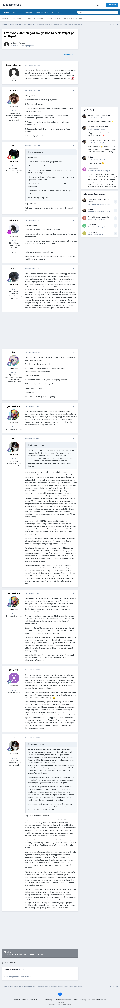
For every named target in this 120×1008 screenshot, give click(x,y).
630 (14, 166)
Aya (13, 352)
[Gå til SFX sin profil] (14, 447)
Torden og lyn (93, 232)
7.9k (14, 289)
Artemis (13, 90)
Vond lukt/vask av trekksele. (98, 217)
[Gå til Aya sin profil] (14, 360)
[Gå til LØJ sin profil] (84, 116)
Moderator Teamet (63, 1000)
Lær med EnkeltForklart (97, 1000)
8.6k (15, 459)
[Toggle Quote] (29, 152)
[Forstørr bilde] (72, 78)
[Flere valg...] (74, 65)
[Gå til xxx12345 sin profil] (14, 678)
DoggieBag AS (60, 1002)
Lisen (89, 227)
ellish (13, 145)
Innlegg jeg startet (53, 18)
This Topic (106, 12)
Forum (6, 12)
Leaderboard (27, 12)
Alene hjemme (93, 168)
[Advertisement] (40, 330)
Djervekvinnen (13, 406)
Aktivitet (5, 18)
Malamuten (92, 204)
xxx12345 (14, 670)
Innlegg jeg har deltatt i (34, 18)
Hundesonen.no (11, 4)
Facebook (56, 12)
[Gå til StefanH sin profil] (84, 169)
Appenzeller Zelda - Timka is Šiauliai (101, 141)
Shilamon (13, 220)
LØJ (91, 117)
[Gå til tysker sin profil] (84, 218)
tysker (90, 219)
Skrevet (99, 117)
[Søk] (115, 12)
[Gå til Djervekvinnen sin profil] (14, 414)
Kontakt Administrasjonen (31, 1000)
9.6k (15, 690)
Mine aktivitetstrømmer (72, 18)
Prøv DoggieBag (42, 12)
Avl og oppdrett (28, 46)
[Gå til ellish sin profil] (14, 154)
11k (14, 427)
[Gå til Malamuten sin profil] (84, 200)
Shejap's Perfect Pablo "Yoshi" (99, 115)
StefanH (93, 171)
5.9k (15, 111)
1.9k (14, 241)
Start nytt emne (70, 54)
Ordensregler (49, 1000)
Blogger (16, 12)
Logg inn (99, 5)
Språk (16, 1000)
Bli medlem (112, 5)
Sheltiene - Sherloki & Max (98, 127)
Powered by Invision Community (60, 1004)
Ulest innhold (17, 18)
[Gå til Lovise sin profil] (84, 233)
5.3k (15, 372)
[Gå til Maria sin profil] (14, 277)
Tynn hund (92, 225)
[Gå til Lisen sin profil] (84, 226)
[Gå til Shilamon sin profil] (14, 228)
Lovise (90, 234)
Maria (13, 268)
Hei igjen (91, 157)
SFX (13, 438)
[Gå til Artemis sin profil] (14, 98)
